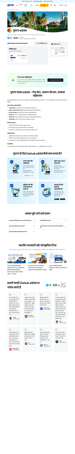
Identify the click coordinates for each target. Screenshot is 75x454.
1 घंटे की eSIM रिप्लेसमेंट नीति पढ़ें (55, 80)
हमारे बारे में (21, 5)
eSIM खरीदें (25, 5)
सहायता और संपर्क (49, 1)
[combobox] (13, 60)
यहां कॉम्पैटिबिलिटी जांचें (42, 43)
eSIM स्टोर (12, 9)
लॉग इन (44, 5)
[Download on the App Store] (56, 199)
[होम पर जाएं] (11, 5)
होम (17, 5)
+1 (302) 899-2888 (37, 1)
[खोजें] (51, 5)
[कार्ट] (54, 5)
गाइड (31, 5)
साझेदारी (36, 5)
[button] (18, 58)
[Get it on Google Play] (62, 199)
